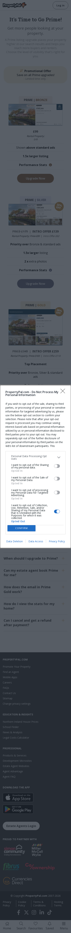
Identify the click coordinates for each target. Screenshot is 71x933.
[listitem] (35, 457)
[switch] (57, 466)
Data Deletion (14, 541)
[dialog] (35, 466)
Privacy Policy (57, 541)
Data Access (35, 541)
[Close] (63, 392)
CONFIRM (21, 528)
